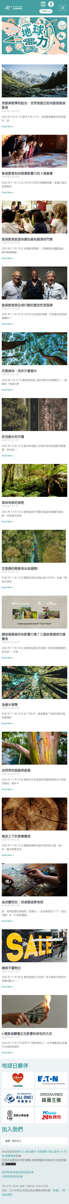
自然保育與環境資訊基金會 (18, 1172)
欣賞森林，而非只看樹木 (19, 371)
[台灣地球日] (14, 7)
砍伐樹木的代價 (13, 437)
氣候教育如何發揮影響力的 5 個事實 (27, 173)
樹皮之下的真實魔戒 (16, 836)
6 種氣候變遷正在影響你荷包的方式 (27, 1034)
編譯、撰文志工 (13, 1141)
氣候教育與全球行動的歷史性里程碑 (27, 305)
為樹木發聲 (10, 705)
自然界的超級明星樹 (16, 770)
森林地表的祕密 (13, 503)
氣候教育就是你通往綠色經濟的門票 (27, 239)
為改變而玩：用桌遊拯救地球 (22, 902)
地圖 (55, 1190)
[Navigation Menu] (62, 8)
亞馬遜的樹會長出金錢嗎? (20, 568)
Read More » (8, 126)
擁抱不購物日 (11, 968)
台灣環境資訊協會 (12, 1176)
